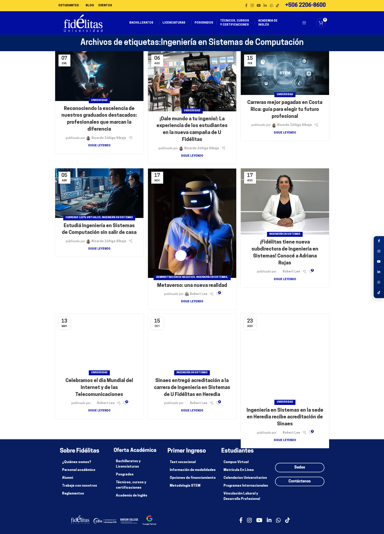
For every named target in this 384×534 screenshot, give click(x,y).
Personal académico (78, 470)
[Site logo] (83, 23)
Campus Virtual (236, 462)
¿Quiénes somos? (76, 462)
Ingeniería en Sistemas (117, 217)
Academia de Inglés (131, 495)
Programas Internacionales (245, 486)
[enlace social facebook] (246, 5)
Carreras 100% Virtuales (83, 217)
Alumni (67, 478)
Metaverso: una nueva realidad (192, 285)
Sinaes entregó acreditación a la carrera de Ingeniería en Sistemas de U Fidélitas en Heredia (192, 387)
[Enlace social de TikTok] (277, 5)
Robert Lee (198, 294)
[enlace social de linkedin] (265, 5)
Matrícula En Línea (238, 470)
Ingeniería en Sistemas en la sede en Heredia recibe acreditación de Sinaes (285, 417)
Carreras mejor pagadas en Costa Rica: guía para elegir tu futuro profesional (284, 109)
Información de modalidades (193, 470)
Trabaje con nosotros (79, 486)
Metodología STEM (185, 486)
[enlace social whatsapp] (271, 5)
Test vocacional (183, 462)
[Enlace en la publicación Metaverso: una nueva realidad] (192, 223)
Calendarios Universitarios (245, 478)
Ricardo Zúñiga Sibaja (108, 138)
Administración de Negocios (175, 277)
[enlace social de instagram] (252, 5)
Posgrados (125, 474)
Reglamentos (73, 493)
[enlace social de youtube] (258, 5)
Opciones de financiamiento (193, 478)
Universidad (99, 100)
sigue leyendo (99, 145)
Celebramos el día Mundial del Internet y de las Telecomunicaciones (99, 387)
